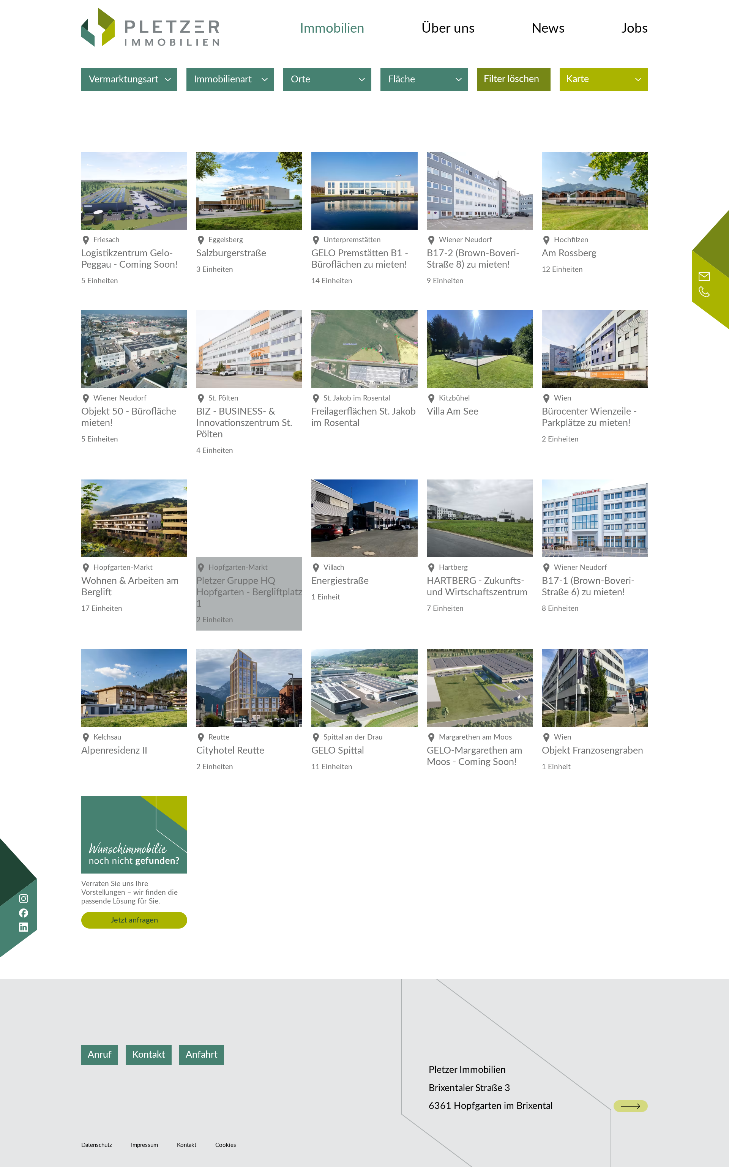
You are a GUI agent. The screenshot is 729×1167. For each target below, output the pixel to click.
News (548, 28)
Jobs (635, 28)
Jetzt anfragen (134, 920)
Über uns (448, 28)
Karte (577, 79)
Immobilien (332, 28)
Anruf (100, 1055)
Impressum (144, 1145)
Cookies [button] (225, 1145)
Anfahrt (202, 1055)
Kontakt (148, 1055)
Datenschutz (96, 1145)
